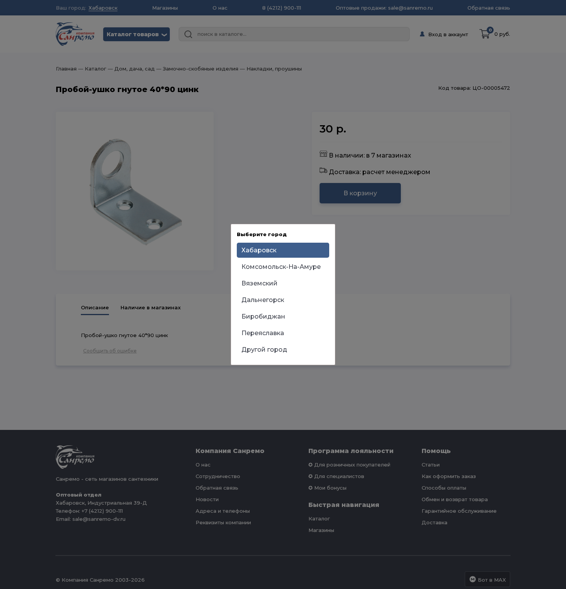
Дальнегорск (262, 300)
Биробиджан (263, 316)
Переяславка (262, 333)
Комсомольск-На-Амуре (281, 266)
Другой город (264, 349)
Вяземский (259, 283)
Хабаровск (258, 250)
